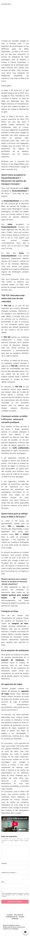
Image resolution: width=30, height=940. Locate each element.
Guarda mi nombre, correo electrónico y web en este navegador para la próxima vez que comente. (15, 895)
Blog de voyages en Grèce (11, 925)
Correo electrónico (9, 872)
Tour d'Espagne (13, 928)
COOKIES (10, 915)
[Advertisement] (15, 22)
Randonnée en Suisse (10, 927)
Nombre (4, 863)
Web (2, 882)
